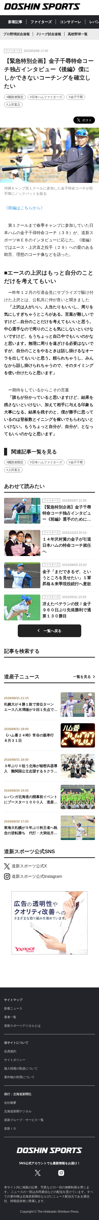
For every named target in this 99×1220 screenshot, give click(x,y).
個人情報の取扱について (21, 1068)
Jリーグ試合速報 (48, 34)
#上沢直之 (13, 104)
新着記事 (15, 22)
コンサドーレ (70, 22)
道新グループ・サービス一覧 (24, 1120)
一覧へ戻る (52, 631)
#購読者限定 (14, 97)
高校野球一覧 (78, 34)
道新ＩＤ (10, 1128)
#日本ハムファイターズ (46, 97)
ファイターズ (41, 22)
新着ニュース (13, 1008)
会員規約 (10, 1051)
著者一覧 (10, 1017)
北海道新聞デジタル (17, 1111)
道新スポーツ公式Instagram (37, 876)
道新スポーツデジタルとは (22, 1025)
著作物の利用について (19, 1077)
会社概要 (10, 1102)
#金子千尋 (76, 97)
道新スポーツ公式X (29, 866)
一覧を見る (82, 676)
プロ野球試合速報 (16, 34)
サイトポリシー (14, 1060)
